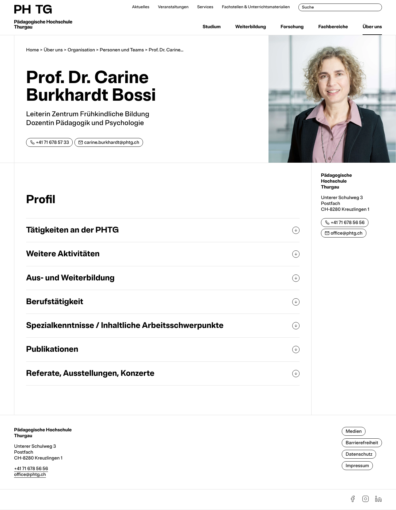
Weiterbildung (250, 27)
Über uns (372, 27)
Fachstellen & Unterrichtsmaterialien (256, 7)
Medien (354, 431)
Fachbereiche (333, 27)
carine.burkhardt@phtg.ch (111, 142)
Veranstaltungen (173, 7)
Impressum (357, 466)
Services (205, 7)
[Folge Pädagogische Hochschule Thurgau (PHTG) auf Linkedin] (378, 501)
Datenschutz (359, 454)
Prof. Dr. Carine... (166, 50)
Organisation (81, 50)
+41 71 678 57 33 (52, 142)
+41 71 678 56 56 (348, 222)
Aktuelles (140, 7)
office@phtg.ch (347, 233)
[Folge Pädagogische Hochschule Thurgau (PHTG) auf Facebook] (352, 501)
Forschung (292, 27)
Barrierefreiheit (362, 443)
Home (32, 50)
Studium (212, 27)
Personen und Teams (122, 50)
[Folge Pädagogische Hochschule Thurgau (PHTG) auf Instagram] (365, 501)
